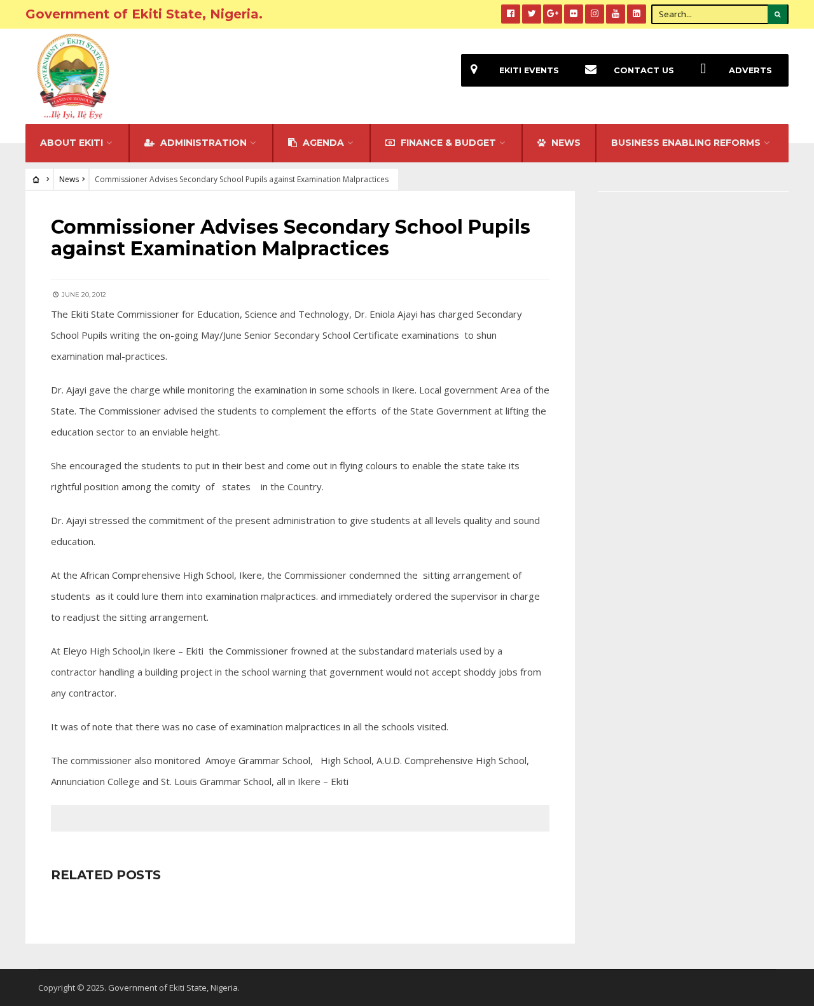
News (69, 179)
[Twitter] (531, 14)
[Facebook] (510, 14)
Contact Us (644, 70)
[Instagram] (594, 14)
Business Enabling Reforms (686, 142)
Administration (202, 142)
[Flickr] (573, 14)
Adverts (750, 70)
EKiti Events (529, 70)
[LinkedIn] (636, 14)
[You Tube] (615, 14)
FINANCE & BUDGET (447, 142)
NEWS (565, 142)
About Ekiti (71, 142)
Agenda (322, 142)
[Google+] (552, 14)
